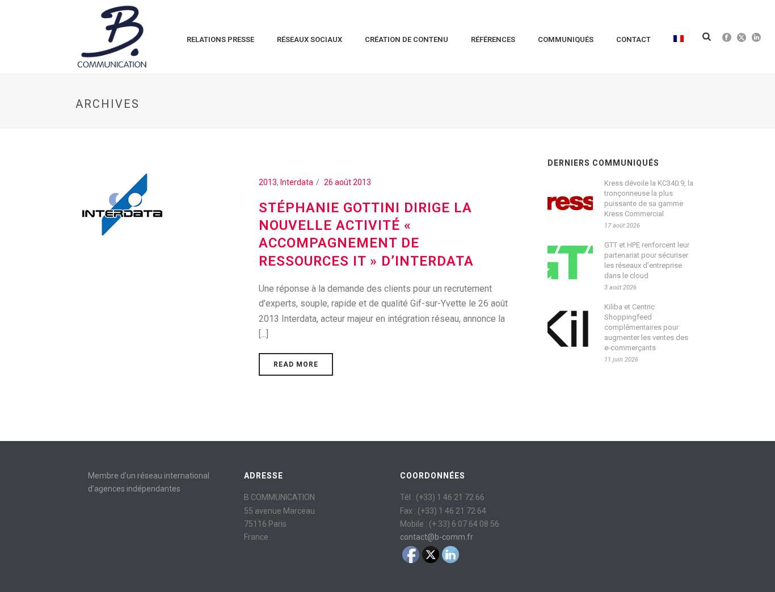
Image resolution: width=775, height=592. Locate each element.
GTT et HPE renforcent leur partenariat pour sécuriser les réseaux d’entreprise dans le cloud (646, 260)
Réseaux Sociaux (309, 39)
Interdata (296, 182)
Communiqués (565, 39)
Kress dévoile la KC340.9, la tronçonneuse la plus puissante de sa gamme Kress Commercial (648, 198)
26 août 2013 (347, 182)
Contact (633, 39)
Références (493, 39)
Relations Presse (220, 39)
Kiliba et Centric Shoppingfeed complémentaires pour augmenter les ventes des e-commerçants (646, 327)
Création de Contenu (406, 39)
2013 (268, 182)
